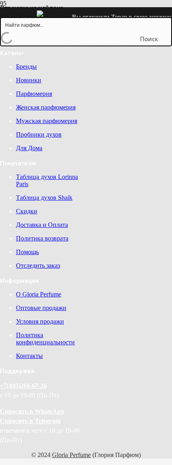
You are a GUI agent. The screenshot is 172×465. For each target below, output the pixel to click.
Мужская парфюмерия (46, 120)
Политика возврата (42, 238)
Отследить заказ (38, 265)
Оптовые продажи (41, 307)
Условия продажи (40, 321)
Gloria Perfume (71, 454)
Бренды (26, 66)
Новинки (28, 80)
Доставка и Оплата (42, 224)
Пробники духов (39, 134)
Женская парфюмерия (46, 107)
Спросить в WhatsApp (32, 411)
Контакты (29, 355)
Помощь (27, 251)
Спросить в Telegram (30, 420)
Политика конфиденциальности (45, 339)
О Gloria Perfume (38, 294)
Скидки (26, 211)
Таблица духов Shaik (44, 197)
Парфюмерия (34, 93)
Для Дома (29, 148)
